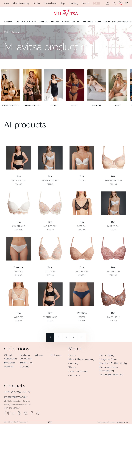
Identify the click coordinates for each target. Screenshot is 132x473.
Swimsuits (26, 362)
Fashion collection (26, 357)
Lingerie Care (108, 359)
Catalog (36, 3)
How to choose (50, 3)
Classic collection (10, 357)
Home (6, 3)
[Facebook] (31, 413)
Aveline (9, 366)
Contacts (85, 3)
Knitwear (88, 21)
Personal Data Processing (108, 369)
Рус (120, 2)
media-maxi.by (122, 422)
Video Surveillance (111, 374)
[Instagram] (6, 413)
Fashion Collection (49, 21)
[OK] (19, 413)
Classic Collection (26, 21)
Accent (76, 21)
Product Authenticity (113, 363)
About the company (21, 3)
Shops (62, 3)
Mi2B (49, 422)
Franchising (73, 3)
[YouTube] (13, 413)
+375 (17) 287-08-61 (17, 392)
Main (6, 32)
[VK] (25, 413)
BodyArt (66, 21)
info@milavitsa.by (15, 396)
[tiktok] (38, 413)
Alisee (98, 21)
